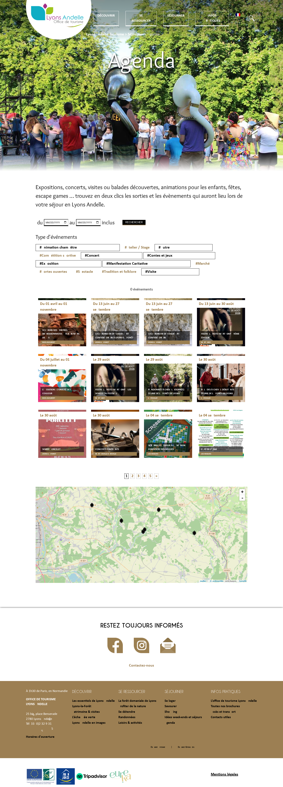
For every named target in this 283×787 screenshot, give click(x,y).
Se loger (170, 701)
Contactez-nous (141, 666)
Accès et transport (223, 712)
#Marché (203, 264)
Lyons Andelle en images (88, 722)
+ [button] (242, 491)
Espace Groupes (186, 747)
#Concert (92, 256)
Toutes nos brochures (225, 706)
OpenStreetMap (217, 581)
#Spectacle (84, 272)
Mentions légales (224, 774)
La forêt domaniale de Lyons (137, 701)
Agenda (170, 722)
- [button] (242, 498)
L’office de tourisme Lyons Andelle (234, 701)
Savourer (171, 706)
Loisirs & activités (130, 722)
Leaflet (203, 581)
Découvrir (106, 16)
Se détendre (126, 712)
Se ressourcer (131, 691)
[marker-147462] (159, 509)
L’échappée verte (83, 717)
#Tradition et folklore (119, 272)
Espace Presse (158, 747)
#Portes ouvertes (53, 272)
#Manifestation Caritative (127, 264)
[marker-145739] (143, 531)
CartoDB (242, 581)
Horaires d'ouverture (40, 737)
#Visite (150, 272)
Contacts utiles (221, 717)
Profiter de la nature (132, 706)
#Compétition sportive (58, 256)
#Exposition (49, 264)
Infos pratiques (225, 691)
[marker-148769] (121, 520)
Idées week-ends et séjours (183, 717)
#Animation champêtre (58, 248)
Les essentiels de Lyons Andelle (93, 701)
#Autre (164, 248)
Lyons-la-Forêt (81, 706)
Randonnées (126, 717)
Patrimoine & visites (86, 712)
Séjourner (175, 16)
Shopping (171, 712)
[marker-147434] (92, 505)
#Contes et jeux (159, 256)
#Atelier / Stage (137, 248)
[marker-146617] (194, 533)
